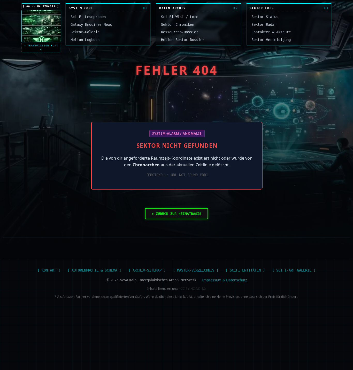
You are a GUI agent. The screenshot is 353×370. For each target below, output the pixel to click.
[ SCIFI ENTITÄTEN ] (245, 270)
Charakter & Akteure (271, 32)
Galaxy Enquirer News (91, 24)
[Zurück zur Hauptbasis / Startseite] (41, 26)
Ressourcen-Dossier (179, 32)
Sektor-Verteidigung (271, 40)
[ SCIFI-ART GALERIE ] (294, 270)
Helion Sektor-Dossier (182, 40)
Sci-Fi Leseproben (88, 17)
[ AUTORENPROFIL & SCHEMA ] (94, 270)
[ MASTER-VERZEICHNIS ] (195, 270)
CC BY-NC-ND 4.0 (193, 288)
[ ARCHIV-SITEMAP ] (147, 270)
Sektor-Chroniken (177, 24)
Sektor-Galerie (85, 32)
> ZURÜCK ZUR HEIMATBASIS (176, 214)
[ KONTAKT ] (48, 270)
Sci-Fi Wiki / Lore (179, 17)
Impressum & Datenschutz (224, 279)
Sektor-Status (264, 17)
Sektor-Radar (263, 24)
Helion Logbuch (85, 40)
